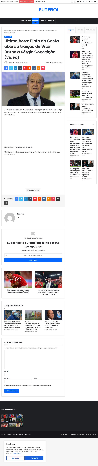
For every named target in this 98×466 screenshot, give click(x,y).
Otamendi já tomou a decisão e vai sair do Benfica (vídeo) (87, 41)
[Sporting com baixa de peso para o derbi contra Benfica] (75, 94)
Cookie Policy (16, 453)
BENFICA (28, 21)
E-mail (6, 378)
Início (22, 21)
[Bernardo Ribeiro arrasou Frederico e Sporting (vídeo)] (75, 106)
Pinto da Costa (33, 190)
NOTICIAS (43, 21)
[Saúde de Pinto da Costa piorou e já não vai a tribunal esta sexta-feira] (53, 315)
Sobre (94, 434)
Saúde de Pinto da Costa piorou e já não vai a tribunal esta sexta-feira (52, 324)
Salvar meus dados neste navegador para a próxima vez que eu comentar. (28, 385)
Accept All (34, 458)
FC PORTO (35, 21)
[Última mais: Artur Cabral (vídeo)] (4, 425)
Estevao (10, 62)
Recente (80, 30)
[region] (25, 451)
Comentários (90, 30)
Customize (15, 458)
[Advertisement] (33, 131)
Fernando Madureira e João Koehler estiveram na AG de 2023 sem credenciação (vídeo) (61, 1)
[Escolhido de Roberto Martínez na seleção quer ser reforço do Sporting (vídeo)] (19, 420)
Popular (71, 30)
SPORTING (50, 21)
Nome (6, 371)
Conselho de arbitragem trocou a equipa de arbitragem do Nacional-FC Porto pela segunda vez (32, 325)
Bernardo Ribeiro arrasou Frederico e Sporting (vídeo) (88, 107)
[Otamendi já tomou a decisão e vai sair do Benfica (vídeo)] (75, 39)
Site (35, 378)
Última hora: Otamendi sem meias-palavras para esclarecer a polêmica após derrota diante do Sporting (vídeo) (87, 59)
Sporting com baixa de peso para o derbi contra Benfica (87, 94)
